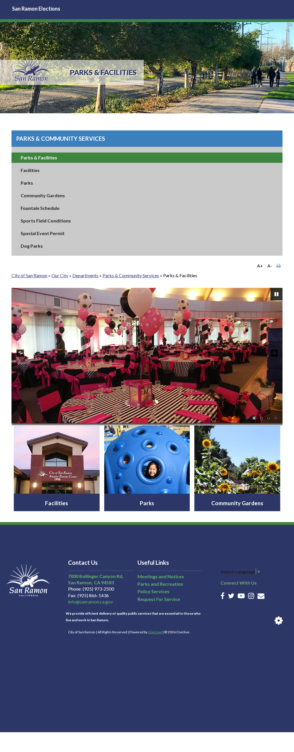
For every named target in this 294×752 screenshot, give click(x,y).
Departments (85, 275)
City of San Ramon (29, 275)
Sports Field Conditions (46, 220)
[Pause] (276, 294)
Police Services (153, 591)
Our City (59, 275)
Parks (27, 182)
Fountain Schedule (40, 208)
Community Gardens (43, 195)
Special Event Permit (43, 233)
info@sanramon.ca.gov (90, 601)
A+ (260, 265)
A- (269, 265)
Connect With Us (238, 582)
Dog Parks (32, 246)
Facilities (30, 170)
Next (274, 353)
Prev (20, 353)
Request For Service (159, 599)
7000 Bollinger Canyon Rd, (95, 576)
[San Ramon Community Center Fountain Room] (147, 355)
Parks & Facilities (39, 157)
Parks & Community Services (60, 138)
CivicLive (155, 632)
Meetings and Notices (161, 576)
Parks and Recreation (160, 584)
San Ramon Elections (36, 8)
